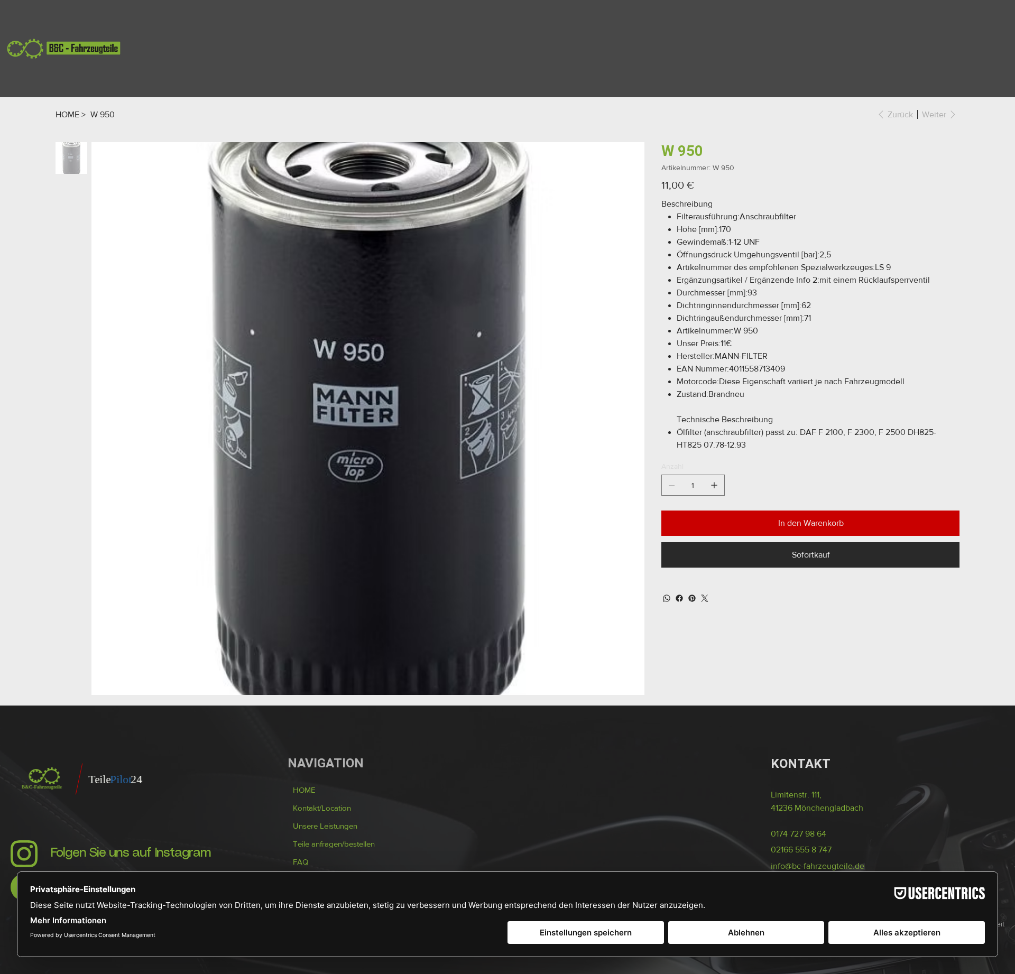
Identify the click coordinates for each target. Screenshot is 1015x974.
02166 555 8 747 (801, 849)
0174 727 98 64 (798, 833)
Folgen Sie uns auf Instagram (131, 853)
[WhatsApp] (666, 598)
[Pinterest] (692, 598)
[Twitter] (704, 598)
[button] (334, 844)
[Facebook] (679, 598)
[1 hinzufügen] (714, 485)
